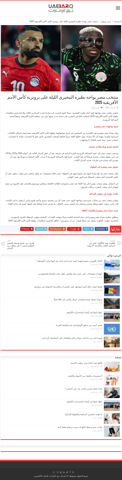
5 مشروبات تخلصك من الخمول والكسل (85, 376)
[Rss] (73, 472)
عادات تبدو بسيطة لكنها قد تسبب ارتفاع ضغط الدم (80, 427)
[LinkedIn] (64, 472)
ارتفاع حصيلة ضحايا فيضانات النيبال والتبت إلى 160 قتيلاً (78, 299)
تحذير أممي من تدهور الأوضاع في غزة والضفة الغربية (79, 325)
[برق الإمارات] (61, 8)
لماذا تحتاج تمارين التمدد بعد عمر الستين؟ (83, 389)
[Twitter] (67, 472)
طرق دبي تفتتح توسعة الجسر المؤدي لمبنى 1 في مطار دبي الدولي (20, 244)
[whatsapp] (54, 472)
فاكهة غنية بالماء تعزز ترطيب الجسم (86, 363)
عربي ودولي (106, 21)
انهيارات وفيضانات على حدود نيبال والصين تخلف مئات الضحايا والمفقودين (70, 274)
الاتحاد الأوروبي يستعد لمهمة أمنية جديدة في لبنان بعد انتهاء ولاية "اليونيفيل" (69, 261)
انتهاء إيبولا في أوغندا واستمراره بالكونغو (84, 312)
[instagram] (57, 472)
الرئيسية (117, 21)
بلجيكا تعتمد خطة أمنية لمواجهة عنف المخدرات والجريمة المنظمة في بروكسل (68, 287)
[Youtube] (61, 472)
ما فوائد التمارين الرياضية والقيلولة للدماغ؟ (83, 414)
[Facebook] (70, 472)
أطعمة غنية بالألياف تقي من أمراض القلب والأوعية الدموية (101, 243)
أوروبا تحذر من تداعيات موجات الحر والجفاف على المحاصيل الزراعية (72, 338)
